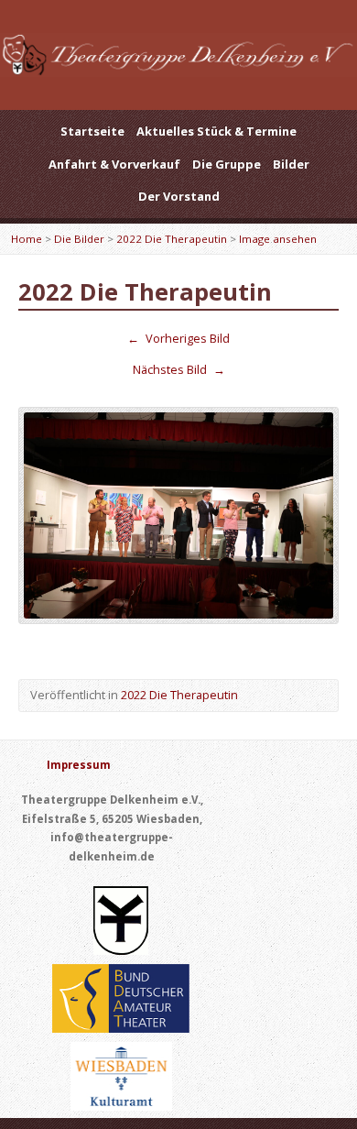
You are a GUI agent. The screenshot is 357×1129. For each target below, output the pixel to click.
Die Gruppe (226, 164)
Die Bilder (79, 239)
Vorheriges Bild (178, 338)
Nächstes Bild (179, 369)
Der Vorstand (179, 196)
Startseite (92, 131)
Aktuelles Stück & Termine (216, 131)
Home (26, 239)
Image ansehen (278, 239)
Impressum (79, 765)
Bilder (291, 164)
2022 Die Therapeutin (171, 239)
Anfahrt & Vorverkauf (114, 164)
